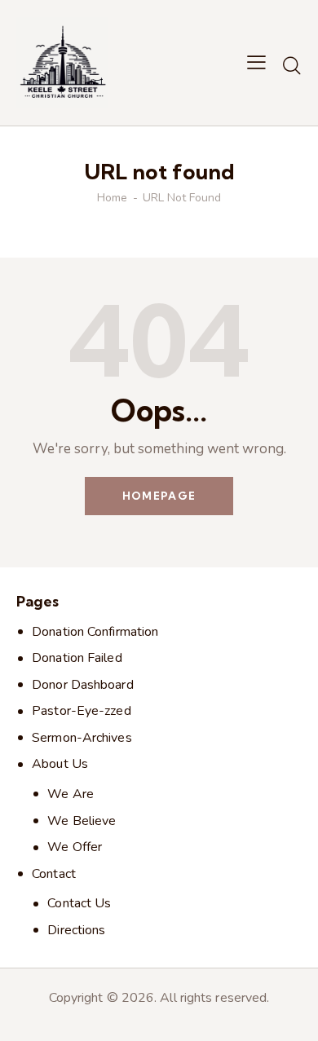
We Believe (81, 821)
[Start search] (292, 65)
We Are (70, 794)
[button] (256, 63)
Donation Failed (77, 658)
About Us (60, 764)
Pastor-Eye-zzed (81, 711)
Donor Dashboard (83, 685)
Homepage (159, 495)
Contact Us (79, 903)
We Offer (74, 847)
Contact (54, 874)
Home (112, 198)
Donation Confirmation (95, 632)
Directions (76, 930)
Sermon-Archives (82, 738)
